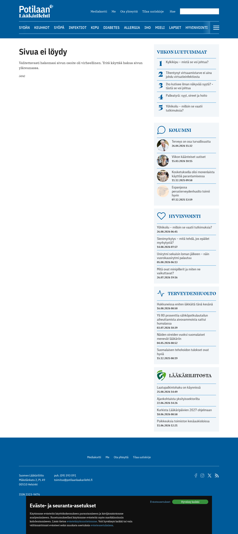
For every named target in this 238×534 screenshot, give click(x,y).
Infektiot (77, 27)
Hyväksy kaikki (190, 501)
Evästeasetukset (160, 501)
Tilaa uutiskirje (153, 11)
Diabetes (111, 27)
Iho (147, 27)
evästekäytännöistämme (82, 521)
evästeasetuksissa (102, 525)
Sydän (24, 27)
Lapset (175, 27)
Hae (173, 11)
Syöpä (59, 27)
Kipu (95, 27)
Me (114, 11)
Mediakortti (99, 11)
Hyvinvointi (197, 27)
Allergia (132, 27)
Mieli (160, 27)
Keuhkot (41, 27)
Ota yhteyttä (129, 11)
